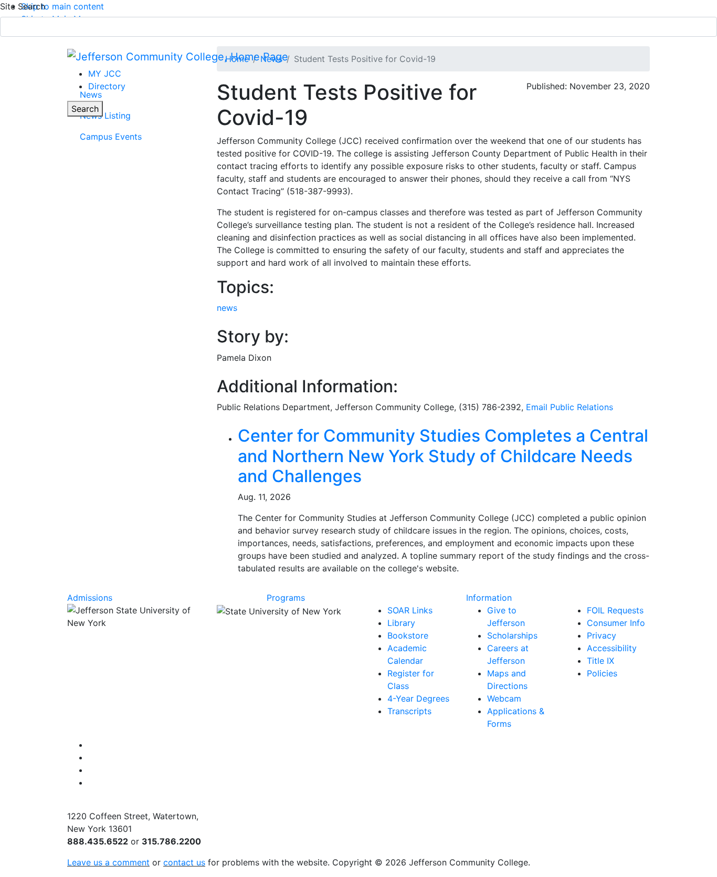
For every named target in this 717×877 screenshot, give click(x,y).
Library (401, 623)
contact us (184, 862)
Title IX (600, 660)
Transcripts (409, 711)
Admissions (89, 597)
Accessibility (612, 648)
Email (569, 407)
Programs (286, 597)
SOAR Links (410, 610)
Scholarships (512, 635)
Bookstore (407, 635)
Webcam (504, 698)
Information (489, 597)
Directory (106, 86)
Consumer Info (616, 623)
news (227, 307)
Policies (602, 673)
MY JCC (104, 73)
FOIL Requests (615, 610)
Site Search (22, 6)
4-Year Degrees (418, 698)
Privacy (601, 635)
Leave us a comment (108, 862)
